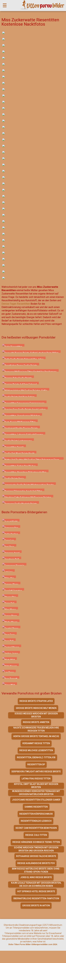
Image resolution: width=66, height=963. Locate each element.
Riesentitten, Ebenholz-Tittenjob (36, 757)
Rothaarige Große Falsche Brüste (36, 856)
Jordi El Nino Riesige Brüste (36, 877)
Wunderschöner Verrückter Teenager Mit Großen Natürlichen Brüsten (36, 792)
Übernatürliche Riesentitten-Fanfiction (36, 898)
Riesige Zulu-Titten (36, 835)
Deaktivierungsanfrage (30, 925)
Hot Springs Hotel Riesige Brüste (36, 891)
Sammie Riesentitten (36, 807)
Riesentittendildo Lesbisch (36, 821)
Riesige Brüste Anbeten (36, 722)
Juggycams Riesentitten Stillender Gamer (36, 800)
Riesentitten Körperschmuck (36, 814)
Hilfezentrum (55, 925)
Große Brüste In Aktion (36, 905)
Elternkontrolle (11, 925)
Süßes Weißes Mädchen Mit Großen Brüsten (36, 715)
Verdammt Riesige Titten (36, 743)
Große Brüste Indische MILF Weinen (36, 708)
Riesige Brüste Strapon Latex (36, 701)
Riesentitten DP (36, 764)
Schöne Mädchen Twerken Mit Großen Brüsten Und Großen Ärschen (36, 849)
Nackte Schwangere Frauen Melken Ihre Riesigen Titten (36, 729)
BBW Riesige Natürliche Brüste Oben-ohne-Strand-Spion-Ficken (36, 870)
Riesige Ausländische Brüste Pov (36, 863)
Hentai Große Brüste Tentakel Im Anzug (36, 736)
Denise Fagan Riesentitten (16, 303)
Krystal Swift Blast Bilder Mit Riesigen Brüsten (36, 785)
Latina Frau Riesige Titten (36, 778)
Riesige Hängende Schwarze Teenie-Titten (36, 842)
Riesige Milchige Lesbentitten (36, 750)
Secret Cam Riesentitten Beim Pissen (36, 828)
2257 (45, 925)
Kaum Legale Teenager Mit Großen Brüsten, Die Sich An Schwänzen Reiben (36, 884)
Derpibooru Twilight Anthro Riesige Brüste (36, 771)
